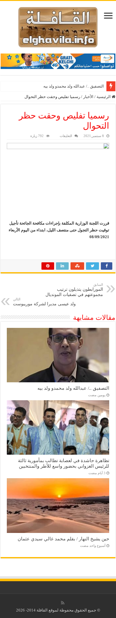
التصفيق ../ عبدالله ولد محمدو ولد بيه (73, 86)
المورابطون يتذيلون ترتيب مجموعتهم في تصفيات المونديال (74, 290)
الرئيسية (104, 96)
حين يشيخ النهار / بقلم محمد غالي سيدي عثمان (63, 538)
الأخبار (88, 96)
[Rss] (62, 603)
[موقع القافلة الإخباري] (58, 26)
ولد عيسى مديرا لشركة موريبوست (44, 301)
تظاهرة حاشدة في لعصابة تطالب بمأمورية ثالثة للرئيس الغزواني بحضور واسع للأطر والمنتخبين (63, 463)
